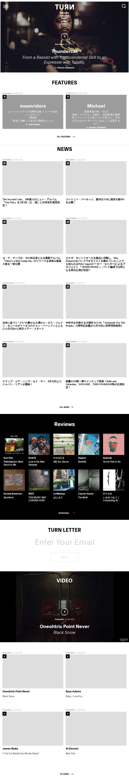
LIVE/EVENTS (71, 218)
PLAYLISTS (7, 653)
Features (64, 15)
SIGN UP (64, 557)
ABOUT (64, 24)
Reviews (64, 12)
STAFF (64, 26)
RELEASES (7, 159)
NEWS (64, 18)
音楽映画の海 (71, 93)
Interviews (7, 93)
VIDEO (64, 21)
